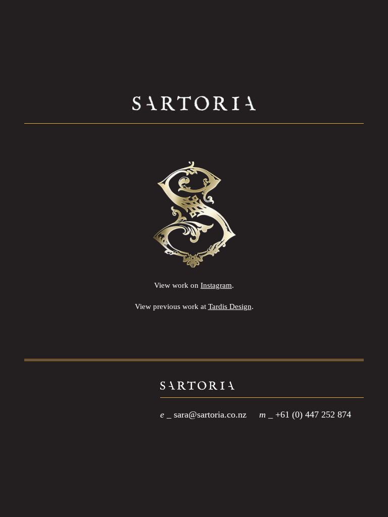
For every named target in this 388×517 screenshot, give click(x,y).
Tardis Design (230, 306)
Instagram (216, 285)
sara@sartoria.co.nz (210, 414)
